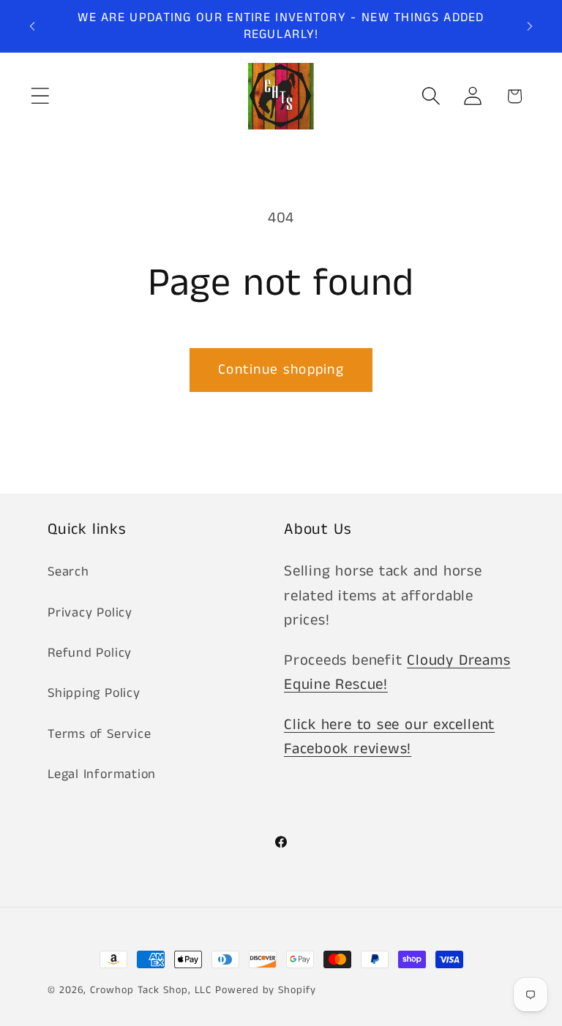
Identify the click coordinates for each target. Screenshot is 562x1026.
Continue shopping (281, 370)
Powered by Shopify (265, 990)
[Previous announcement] (32, 26)
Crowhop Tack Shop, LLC (150, 990)
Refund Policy (90, 653)
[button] (40, 96)
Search (68, 571)
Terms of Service (99, 734)
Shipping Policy (94, 693)
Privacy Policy (90, 612)
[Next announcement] (530, 26)
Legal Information (102, 774)
